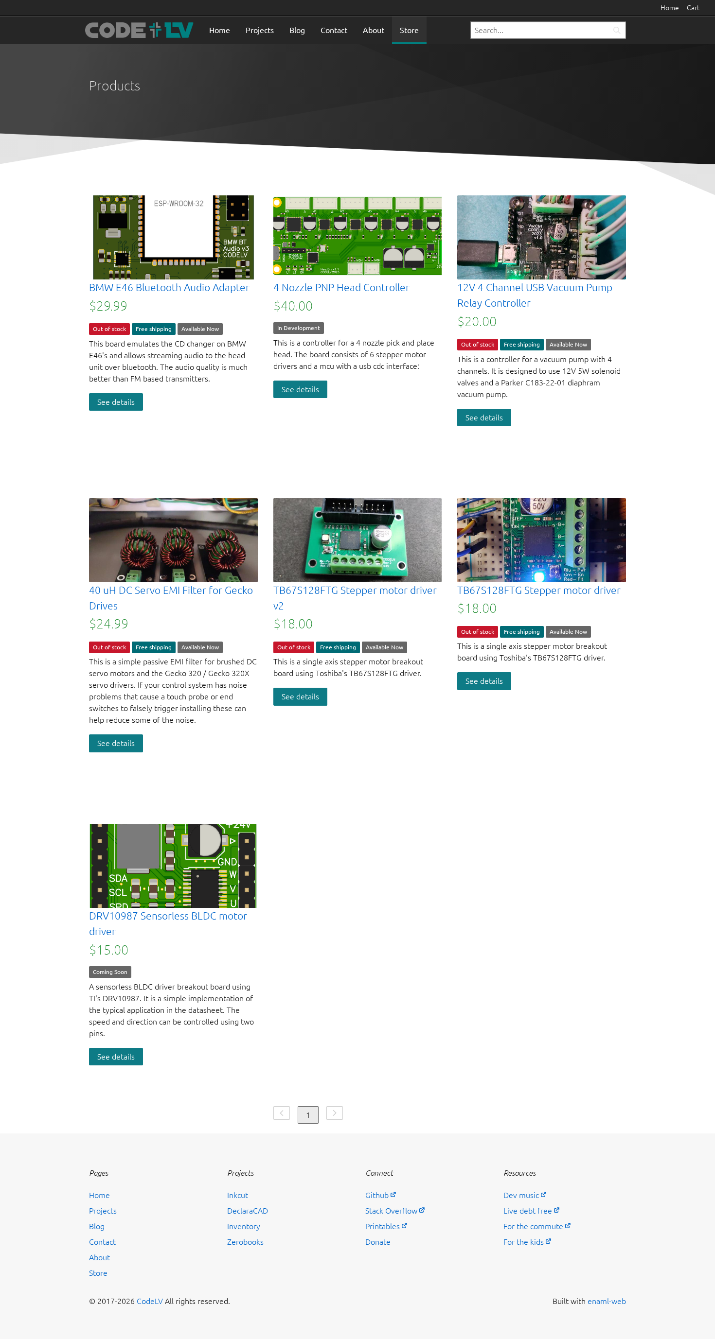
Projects (260, 30)
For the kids (523, 1241)
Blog (297, 30)
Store (409, 30)
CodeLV (150, 1301)
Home (670, 8)
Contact (334, 30)
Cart (693, 8)
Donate (378, 1241)
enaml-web (607, 1301)
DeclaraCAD (247, 1210)
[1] (617, 30)
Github (377, 1195)
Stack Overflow (391, 1210)
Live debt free (527, 1210)
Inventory (243, 1226)
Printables (382, 1226)
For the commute (533, 1226)
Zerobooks (245, 1241)
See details (116, 402)
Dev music (521, 1195)
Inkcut (237, 1195)
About (373, 30)
